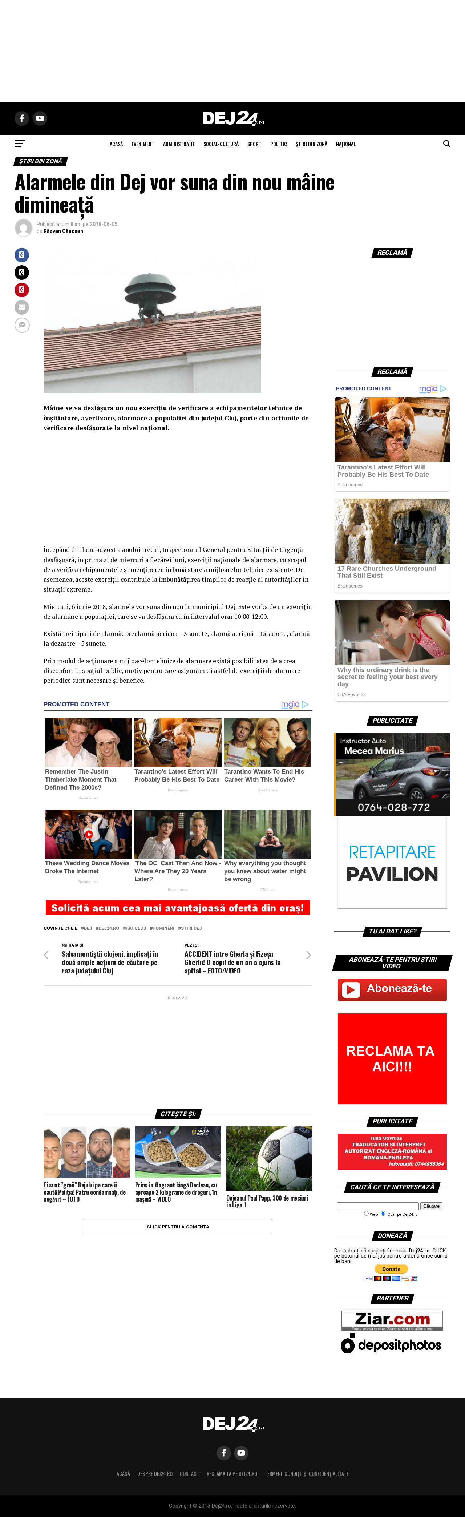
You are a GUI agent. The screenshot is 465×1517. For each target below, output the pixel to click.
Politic (278, 144)
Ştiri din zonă (311, 144)
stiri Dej (191, 928)
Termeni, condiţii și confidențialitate (306, 1473)
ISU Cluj (136, 928)
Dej (88, 928)
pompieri (163, 928)
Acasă (123, 1473)
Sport (254, 144)
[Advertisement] (232, 51)
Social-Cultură (221, 144)
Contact (189, 1473)
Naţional (346, 144)
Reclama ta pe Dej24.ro (232, 1473)
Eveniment (143, 144)
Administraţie (179, 144)
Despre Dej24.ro (155, 1473)
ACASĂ (116, 144)
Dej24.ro (108, 928)
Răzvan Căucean (63, 231)
